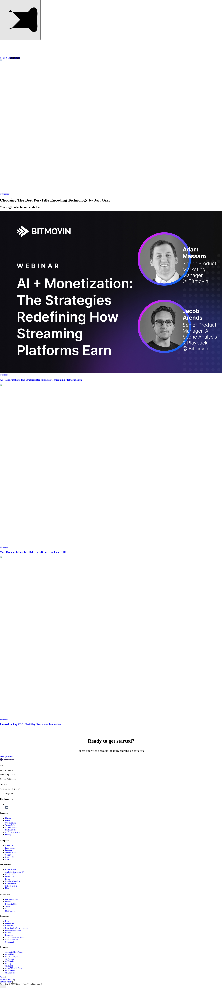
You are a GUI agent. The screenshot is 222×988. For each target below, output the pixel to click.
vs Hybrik (9, 966)
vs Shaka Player (11, 956)
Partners (70, 51)
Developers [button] (55, 51)
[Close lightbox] (5, 986)
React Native (10, 883)
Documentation (11, 899)
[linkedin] (6, 808)
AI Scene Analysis (12, 832)
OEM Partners (11, 852)
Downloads (10, 923)
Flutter (7, 888)
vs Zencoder (10, 973)
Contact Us (9, 857)
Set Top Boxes (11, 886)
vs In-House (10, 970)
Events (8, 933)
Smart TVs (9, 876)
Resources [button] (20, 51)
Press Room (10, 848)
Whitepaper (4, 194)
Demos (8, 902)
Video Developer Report (15, 937)
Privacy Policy (6, 982)
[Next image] (3, 986)
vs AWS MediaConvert (14, 968)
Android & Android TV (15, 872)
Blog (33, 51)
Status (2, 977)
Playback (9, 818)
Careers (8, 855)
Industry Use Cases (13, 930)
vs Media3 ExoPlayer (14, 952)
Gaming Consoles (12, 881)
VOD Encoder (11, 827)
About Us (9, 845)
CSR (7, 859)
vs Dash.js (9, 961)
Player (7, 820)
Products (4, 51)
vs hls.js (8, 963)
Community (10, 942)
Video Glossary (11, 939)
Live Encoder (10, 830)
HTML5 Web (10, 870)
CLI (6, 908)
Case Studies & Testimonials (16, 928)
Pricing (43, 51)
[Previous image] (1, 986)
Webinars (4, 375)
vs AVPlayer (10, 954)
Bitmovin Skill (11, 904)
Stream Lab (10, 825)
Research (9, 935)
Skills (7, 906)
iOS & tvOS (10, 874)
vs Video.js (9, 959)
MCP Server (10, 911)
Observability (10, 823)
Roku (7, 879)
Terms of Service (7, 979)
